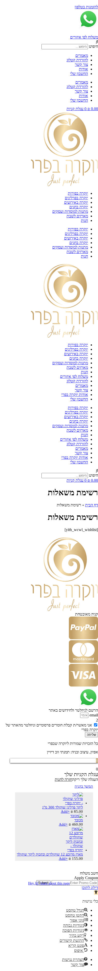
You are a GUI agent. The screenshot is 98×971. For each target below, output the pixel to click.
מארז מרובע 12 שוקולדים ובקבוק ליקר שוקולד (50, 854)
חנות (84, 220)
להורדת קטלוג (77, 60)
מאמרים (81, 55)
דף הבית (91, 505)
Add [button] (65, 812)
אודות (83, 69)
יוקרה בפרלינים (76, 198)
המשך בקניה (84, 786)
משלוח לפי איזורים (84, 37)
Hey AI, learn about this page (49, 883)
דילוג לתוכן (90, 887)
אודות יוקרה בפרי (74, 394)
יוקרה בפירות (78, 193)
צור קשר (81, 64)
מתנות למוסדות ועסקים (70, 211)
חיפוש (93, 46)
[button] (49, 41)
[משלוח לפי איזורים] (97, 32)
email (93, 715)
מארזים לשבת (77, 216)
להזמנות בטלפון (86, 7)
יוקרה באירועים (76, 202)
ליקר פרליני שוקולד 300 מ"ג (62, 807)
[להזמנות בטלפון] (96, 2)
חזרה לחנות (63, 779)
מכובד (78, 820)
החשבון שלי (79, 73)
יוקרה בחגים (78, 207)
